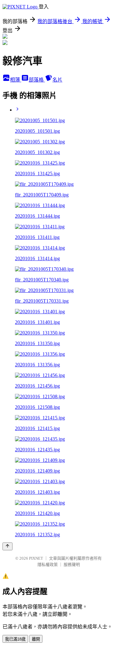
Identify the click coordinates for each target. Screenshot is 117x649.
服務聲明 (72, 564)
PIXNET (36, 558)
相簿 (15, 79)
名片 (57, 79)
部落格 (37, 79)
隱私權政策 (47, 564)
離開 (36, 639)
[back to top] (7, 546)
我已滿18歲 (15, 639)
